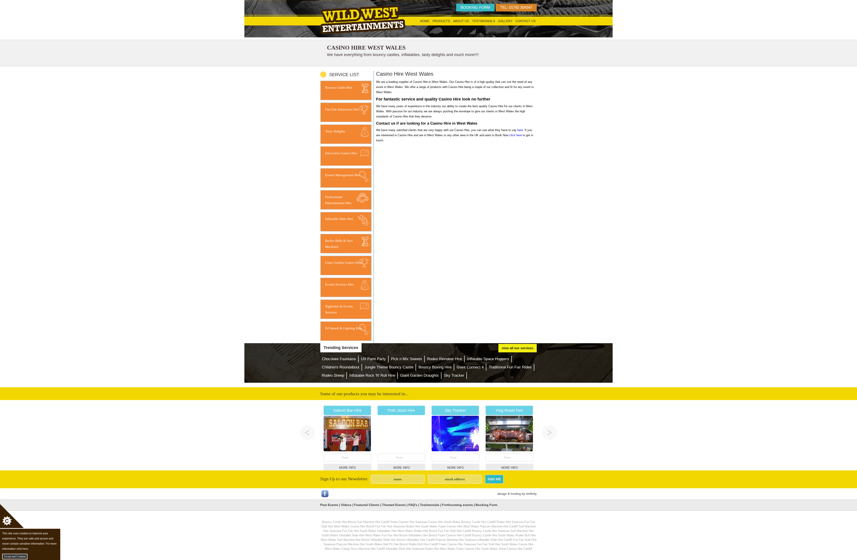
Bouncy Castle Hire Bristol (339, 522)
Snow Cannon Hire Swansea (409, 522)
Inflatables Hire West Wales (395, 531)
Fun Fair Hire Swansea (390, 526)
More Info (347, 467)
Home (424, 21)
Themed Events (394, 505)
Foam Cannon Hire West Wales (458, 526)
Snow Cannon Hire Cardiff (515, 548)
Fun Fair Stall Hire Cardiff (454, 531)
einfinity (531, 493)
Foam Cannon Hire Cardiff (454, 535)
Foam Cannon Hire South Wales (477, 548)
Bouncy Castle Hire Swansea (491, 531)
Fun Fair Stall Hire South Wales (497, 544)
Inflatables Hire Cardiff (420, 539)
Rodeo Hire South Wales (421, 526)
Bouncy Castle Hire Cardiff (478, 522)
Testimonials (483, 21)
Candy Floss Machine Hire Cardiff (363, 548)
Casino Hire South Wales (444, 522)
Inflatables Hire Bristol (422, 535)
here (520, 130)
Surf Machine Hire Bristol (353, 539)
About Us (461, 21)
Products (441, 21)
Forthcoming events (457, 505)
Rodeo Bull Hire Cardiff (423, 544)
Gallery (505, 21)
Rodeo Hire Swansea (510, 522)
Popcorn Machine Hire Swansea (456, 539)
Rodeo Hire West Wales (440, 548)
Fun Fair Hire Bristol (395, 535)
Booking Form (486, 505)
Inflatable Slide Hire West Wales (360, 535)
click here (515, 135)
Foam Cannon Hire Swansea (457, 544)
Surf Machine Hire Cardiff (373, 522)
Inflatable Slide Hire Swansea (405, 548)
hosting (516, 493)
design (502, 493)
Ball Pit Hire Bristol (395, 544)
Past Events (329, 505)
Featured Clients (366, 505)
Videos (346, 505)
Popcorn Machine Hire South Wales (359, 544)
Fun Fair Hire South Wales (359, 531)
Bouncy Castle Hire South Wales (493, 535)
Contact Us (526, 21)
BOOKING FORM (475, 7)
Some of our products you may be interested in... (364, 393)
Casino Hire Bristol (362, 526)
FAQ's (412, 505)
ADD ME (494, 479)
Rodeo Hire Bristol (425, 531)
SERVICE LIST (344, 74)
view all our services (517, 348)
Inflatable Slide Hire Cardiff (495, 539)
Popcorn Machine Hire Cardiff (499, 526)
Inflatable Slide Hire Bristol (387, 539)
